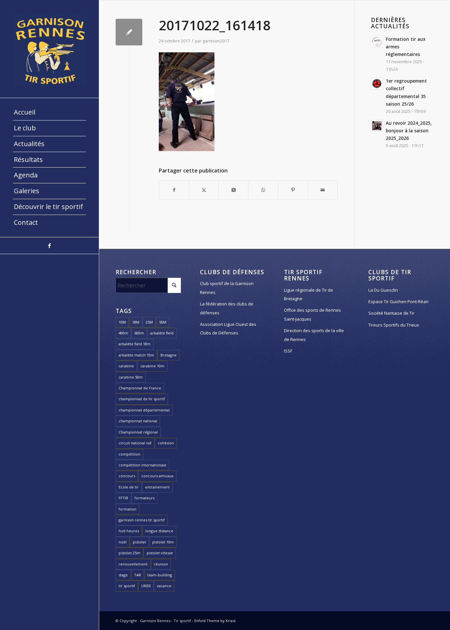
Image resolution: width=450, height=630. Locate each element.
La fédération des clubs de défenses (226, 308)
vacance (164, 585)
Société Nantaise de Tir (391, 313)
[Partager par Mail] (322, 190)
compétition (129, 454)
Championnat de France (140, 387)
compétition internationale (142, 464)
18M (135, 322)
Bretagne (168, 355)
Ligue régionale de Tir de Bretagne (308, 294)
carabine (126, 365)
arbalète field (162, 332)
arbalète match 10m (136, 355)
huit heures (129, 530)
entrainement (157, 487)
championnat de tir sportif (142, 398)
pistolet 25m (129, 552)
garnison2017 (216, 41)
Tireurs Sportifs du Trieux (393, 325)
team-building (159, 574)
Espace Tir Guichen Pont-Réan (398, 301)
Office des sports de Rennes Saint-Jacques (312, 314)
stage (123, 574)
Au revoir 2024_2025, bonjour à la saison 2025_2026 (409, 130)
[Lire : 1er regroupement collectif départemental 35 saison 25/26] (377, 84)
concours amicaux (157, 475)
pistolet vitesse (160, 552)
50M (162, 322)
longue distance (159, 530)
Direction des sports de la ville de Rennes (314, 335)
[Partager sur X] (203, 190)
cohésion (166, 442)
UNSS (146, 585)
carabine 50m (131, 377)
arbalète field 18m (135, 343)
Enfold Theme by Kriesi (215, 620)
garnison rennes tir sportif (142, 519)
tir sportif (127, 585)
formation (127, 509)
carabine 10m (152, 365)
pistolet (139, 541)
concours (127, 475)
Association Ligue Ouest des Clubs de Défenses (228, 328)
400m (123, 332)
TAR (137, 574)
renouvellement (133, 564)
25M (149, 322)
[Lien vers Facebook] (49, 245)
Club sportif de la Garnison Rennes (227, 287)
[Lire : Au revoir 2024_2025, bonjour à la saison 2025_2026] (377, 126)
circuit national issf (135, 442)
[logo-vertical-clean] (49, 49)
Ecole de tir (129, 487)
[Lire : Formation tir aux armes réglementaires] (377, 42)
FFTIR (123, 497)
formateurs (144, 497)
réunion (161, 564)
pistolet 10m (163, 541)
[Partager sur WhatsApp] (263, 190)
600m (139, 332)
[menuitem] (49, 112)
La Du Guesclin (383, 290)
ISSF (288, 351)
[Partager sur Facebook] (174, 190)
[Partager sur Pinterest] (293, 190)
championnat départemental (144, 409)
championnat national (138, 420)
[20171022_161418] (129, 32)
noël (123, 541)
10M (122, 322)
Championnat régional (138, 432)
